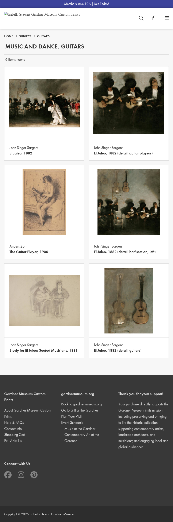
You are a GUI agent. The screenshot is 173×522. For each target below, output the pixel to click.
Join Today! (101, 3)
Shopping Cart (14, 434)
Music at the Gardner (79, 428)
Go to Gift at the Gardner (79, 410)
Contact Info (13, 428)
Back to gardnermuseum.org (81, 404)
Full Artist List (13, 440)
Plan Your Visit (71, 416)
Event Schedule (72, 422)
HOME (8, 36)
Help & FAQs (14, 422)
